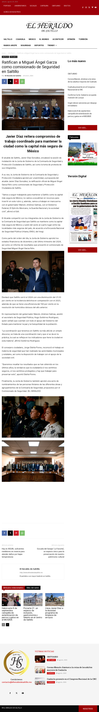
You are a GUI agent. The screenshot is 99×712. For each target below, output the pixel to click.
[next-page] (7, 624)
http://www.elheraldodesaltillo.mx (31, 572)
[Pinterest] (16, 81)
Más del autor (33, 588)
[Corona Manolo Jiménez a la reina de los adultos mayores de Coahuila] (40, 669)
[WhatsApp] (22, 81)
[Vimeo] (92, 7)
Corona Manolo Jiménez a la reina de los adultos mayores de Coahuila (82, 80)
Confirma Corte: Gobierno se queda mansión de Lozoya (82, 96)
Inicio (4, 53)
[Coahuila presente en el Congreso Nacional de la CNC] (40, 681)
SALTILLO (11, 53)
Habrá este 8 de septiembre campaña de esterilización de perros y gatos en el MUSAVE (10, 614)
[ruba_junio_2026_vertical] (82, 164)
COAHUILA (51, 673)
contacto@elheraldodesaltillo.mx (17, 682)
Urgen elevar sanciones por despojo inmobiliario (82, 104)
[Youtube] (95, 7)
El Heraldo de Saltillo (13, 76)
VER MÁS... (82, 127)
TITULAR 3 (13, 57)
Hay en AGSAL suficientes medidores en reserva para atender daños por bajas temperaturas (13, 553)
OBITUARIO (72, 74)
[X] (89, 7)
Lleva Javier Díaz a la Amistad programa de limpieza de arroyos (54, 613)
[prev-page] (3, 624)
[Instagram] (86, 7)
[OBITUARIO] (40, 659)
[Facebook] (83, 7)
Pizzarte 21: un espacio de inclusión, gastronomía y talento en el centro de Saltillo (32, 614)
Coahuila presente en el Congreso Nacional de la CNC (81, 88)
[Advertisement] (33, 503)
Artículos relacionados (13, 588)
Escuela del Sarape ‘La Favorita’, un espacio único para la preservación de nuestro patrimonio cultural (50, 553)
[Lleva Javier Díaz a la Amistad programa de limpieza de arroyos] (54, 599)
